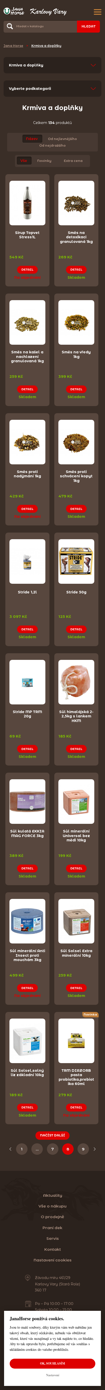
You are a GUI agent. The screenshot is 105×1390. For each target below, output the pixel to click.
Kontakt (52, 1249)
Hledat (89, 26)
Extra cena (73, 161)
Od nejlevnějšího (62, 139)
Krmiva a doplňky (46, 46)
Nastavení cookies (53, 1260)
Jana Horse (13, 46)
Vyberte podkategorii (30, 88)
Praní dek (52, 1227)
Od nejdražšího (52, 145)
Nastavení (52, 1375)
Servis (52, 1238)
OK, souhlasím (52, 1363)
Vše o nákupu (52, 1206)
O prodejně (52, 1216)
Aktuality (52, 1195)
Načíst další (52, 1135)
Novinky (44, 161)
